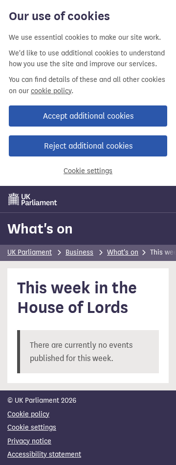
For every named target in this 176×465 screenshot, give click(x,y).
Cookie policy (28, 414)
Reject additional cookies (88, 146)
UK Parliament (29, 252)
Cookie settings (88, 171)
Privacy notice (29, 441)
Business (79, 252)
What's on (40, 228)
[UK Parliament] (32, 199)
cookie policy (51, 91)
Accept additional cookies (88, 116)
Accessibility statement (44, 454)
